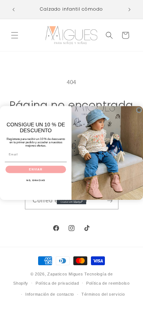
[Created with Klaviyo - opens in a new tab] (71, 202)
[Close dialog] (139, 110)
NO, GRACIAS (35, 180)
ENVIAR (36, 169)
